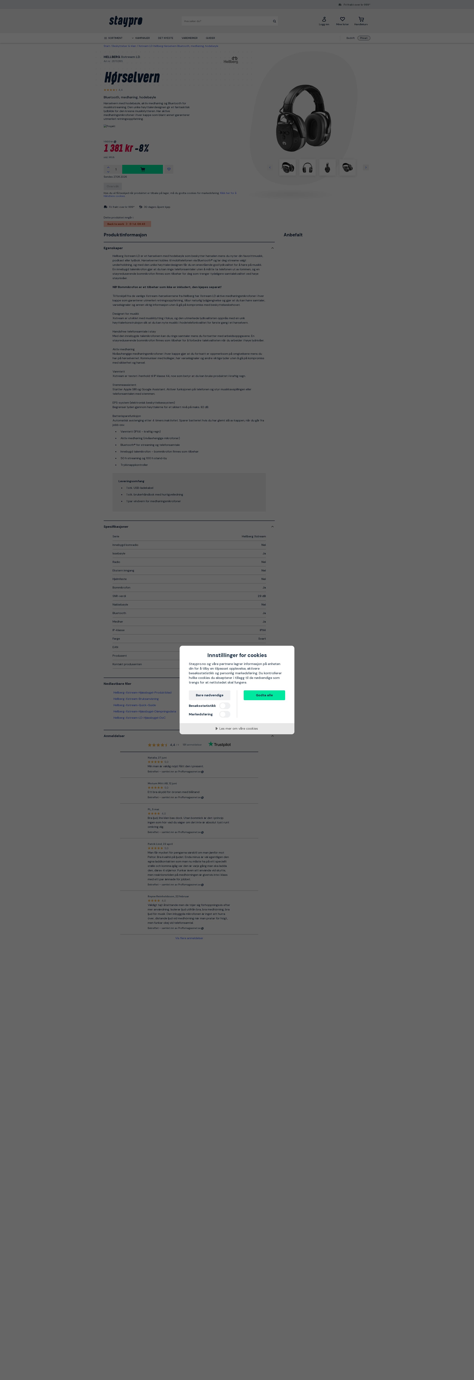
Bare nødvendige (209, 695)
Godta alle (264, 695)
